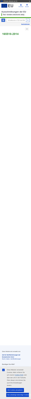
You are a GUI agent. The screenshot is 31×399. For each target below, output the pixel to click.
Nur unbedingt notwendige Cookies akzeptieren (18, 395)
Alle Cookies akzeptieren (15, 390)
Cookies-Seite (19, 375)
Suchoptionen (25, 24)
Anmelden (21, 6)
